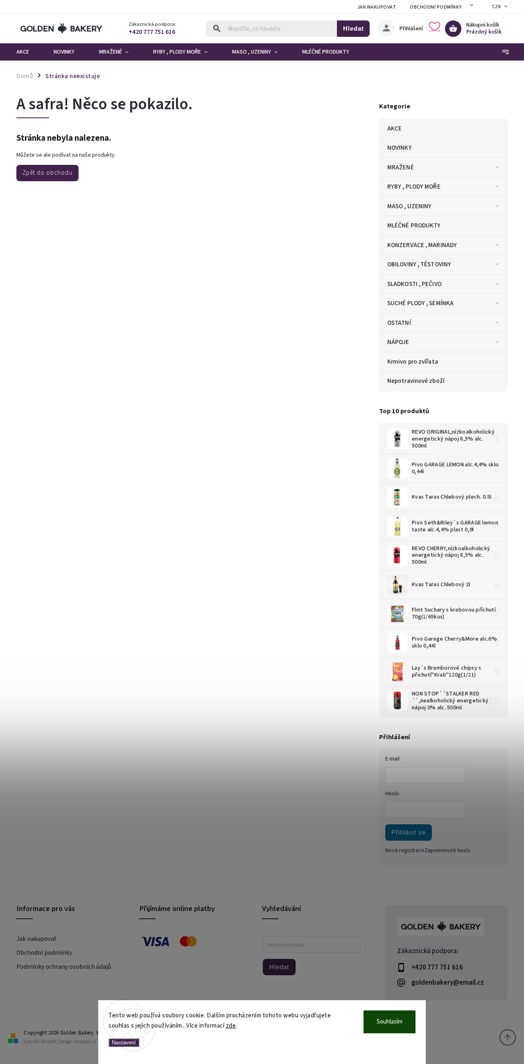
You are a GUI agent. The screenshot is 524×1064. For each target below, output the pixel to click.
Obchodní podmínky (436, 7)
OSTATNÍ (399, 322)
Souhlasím (389, 1021)
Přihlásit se (408, 832)
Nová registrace (405, 850)
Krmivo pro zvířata (412, 361)
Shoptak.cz (85, 1041)
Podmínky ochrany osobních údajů (63, 966)
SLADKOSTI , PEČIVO (414, 283)
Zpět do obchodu (47, 172)
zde (231, 1025)
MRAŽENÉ (400, 167)
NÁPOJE (398, 341)
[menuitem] (28, 52)
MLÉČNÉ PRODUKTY (414, 225)
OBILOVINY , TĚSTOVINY (419, 264)
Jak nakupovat (376, 7)
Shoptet (48, 1041)
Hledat (353, 28)
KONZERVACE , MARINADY (422, 245)
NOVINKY (399, 147)
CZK (496, 6)
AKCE (394, 128)
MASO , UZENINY (409, 206)
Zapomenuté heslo (448, 850)
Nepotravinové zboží (416, 380)
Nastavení (124, 1042)
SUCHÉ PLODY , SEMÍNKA (420, 303)
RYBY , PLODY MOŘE (413, 186)
